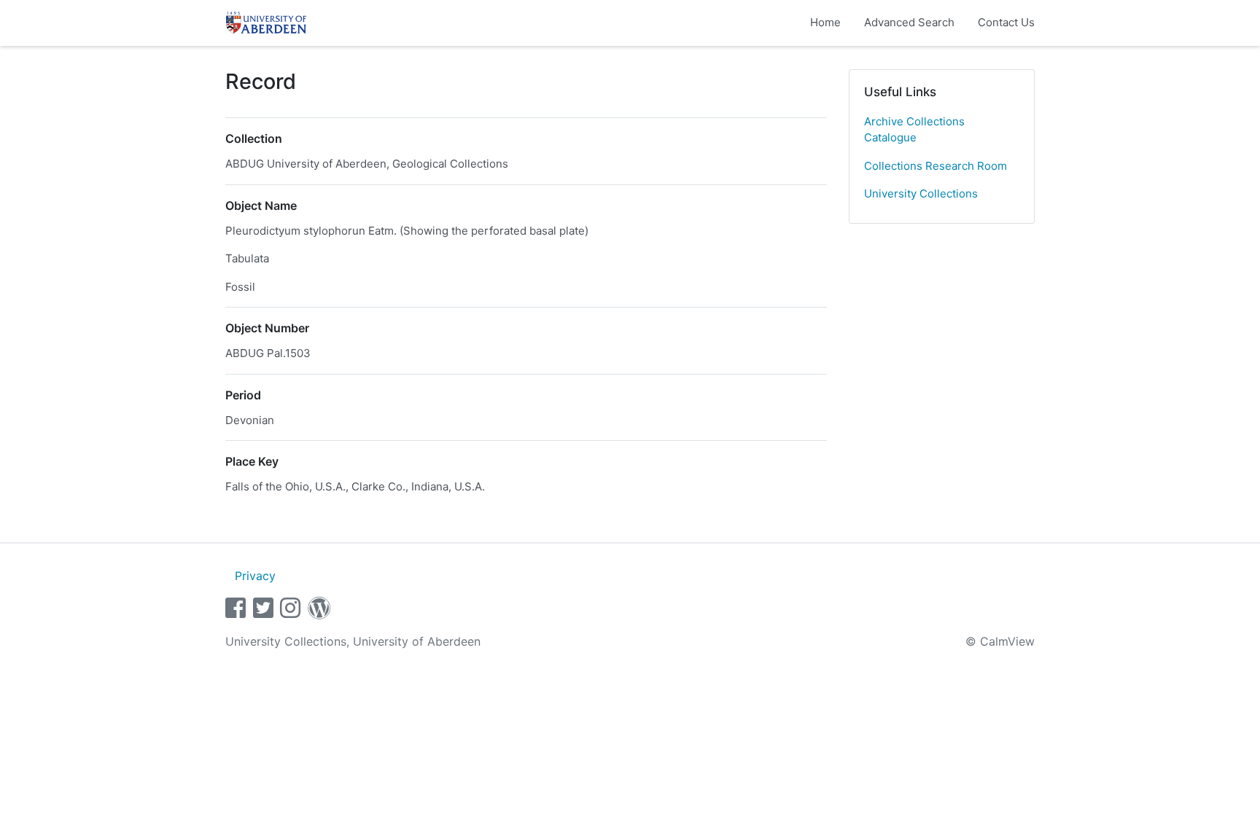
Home (825, 22)
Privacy (255, 575)
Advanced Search (909, 22)
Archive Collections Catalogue (914, 129)
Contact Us (1006, 22)
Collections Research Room (935, 166)
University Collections (921, 193)
